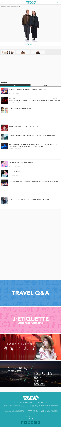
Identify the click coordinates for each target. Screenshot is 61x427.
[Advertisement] (30, 69)
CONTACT (30, 418)
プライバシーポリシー (30, 416)
